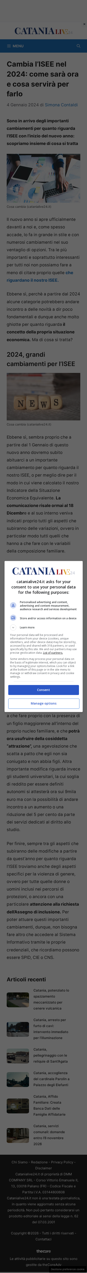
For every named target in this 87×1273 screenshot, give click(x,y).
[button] (43, 627)
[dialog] (43, 636)
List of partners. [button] (53, 653)
